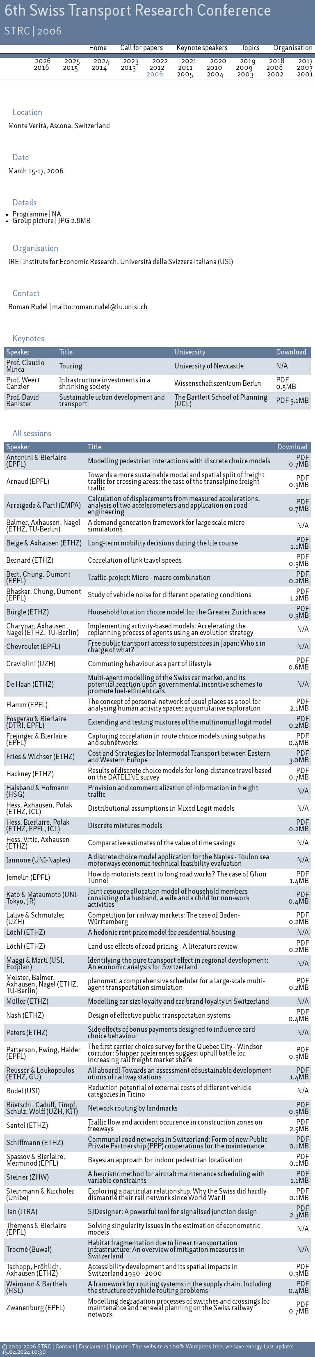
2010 (214, 67)
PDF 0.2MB (299, 577)
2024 (102, 61)
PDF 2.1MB (299, 705)
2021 (188, 61)
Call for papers (141, 48)
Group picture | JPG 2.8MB (51, 221)
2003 (245, 74)
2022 (160, 61)
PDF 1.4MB (299, 877)
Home (98, 48)
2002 (275, 74)
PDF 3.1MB (292, 401)
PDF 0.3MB (299, 481)
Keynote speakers (202, 48)
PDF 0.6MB (298, 664)
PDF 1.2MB (299, 595)
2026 (43, 61)
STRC (44, 1347)
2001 (305, 74)
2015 (70, 67)
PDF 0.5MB (286, 383)
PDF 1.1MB (299, 543)
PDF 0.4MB (298, 739)
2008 (274, 67)
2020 (218, 61)
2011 (185, 67)
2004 (215, 74)
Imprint (119, 1347)
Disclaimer (92, 1347)
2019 (248, 61)
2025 (72, 61)
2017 (305, 61)
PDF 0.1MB (299, 1143)
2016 (41, 67)
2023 (131, 61)
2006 (154, 74)
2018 (277, 61)
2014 (99, 67)
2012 (156, 67)
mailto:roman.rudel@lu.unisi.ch (100, 307)
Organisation (293, 48)
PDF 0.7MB (299, 461)
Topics (250, 48)
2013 (128, 67)
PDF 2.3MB (299, 1212)
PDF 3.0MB (299, 757)
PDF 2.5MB (299, 1125)
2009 (244, 67)
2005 (185, 74)
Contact (65, 1347)
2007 (305, 67)
